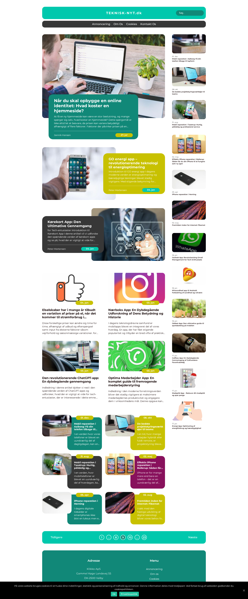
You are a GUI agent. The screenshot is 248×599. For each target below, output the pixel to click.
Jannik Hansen (62, 135)
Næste (192, 537)
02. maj (147, 456)
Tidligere (56, 537)
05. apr (84, 494)
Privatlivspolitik (129, 594)
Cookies (131, 24)
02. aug (147, 494)
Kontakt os (148, 24)
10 (130, 537)
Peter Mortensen (118, 190)
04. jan (151, 189)
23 (144, 537)
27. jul (124, 135)
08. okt (148, 417)
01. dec (85, 417)
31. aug (84, 456)
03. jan (151, 302)
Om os (118, 24)
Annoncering (101, 24)
